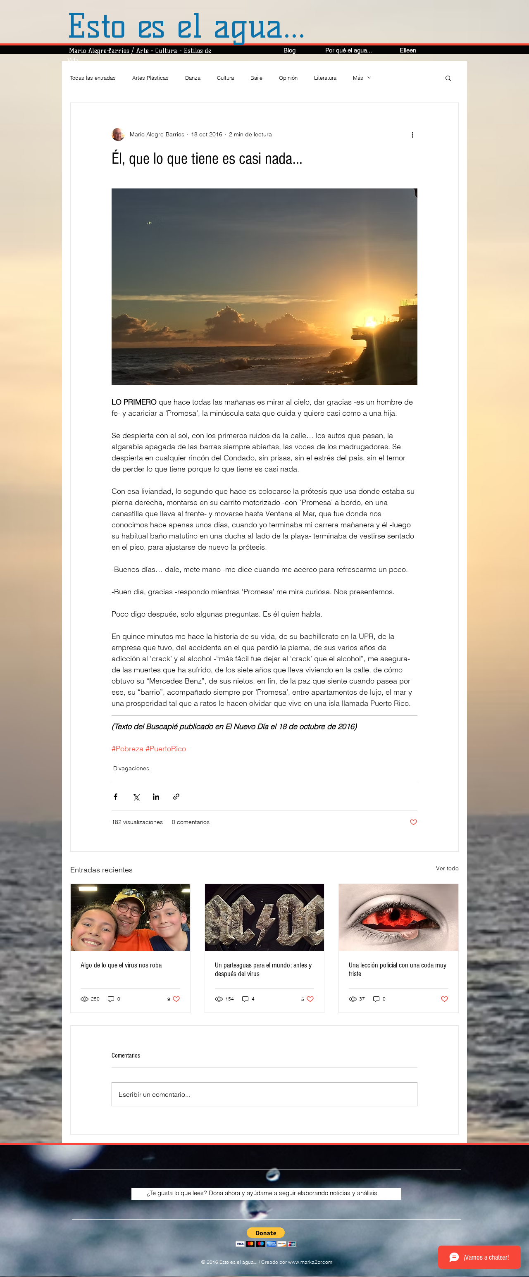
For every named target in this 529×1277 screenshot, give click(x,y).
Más (358, 77)
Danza (192, 77)
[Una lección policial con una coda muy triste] (398, 917)
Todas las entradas (93, 77)
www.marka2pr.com (310, 1262)
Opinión (288, 77)
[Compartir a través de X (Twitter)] (136, 797)
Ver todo (447, 868)
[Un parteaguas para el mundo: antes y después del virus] (264, 917)
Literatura (325, 77)
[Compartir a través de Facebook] (115, 797)
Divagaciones (131, 768)
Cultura (225, 77)
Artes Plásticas (150, 77)
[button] (448, 77)
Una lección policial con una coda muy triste (397, 969)
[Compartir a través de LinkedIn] (156, 797)
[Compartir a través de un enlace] (176, 797)
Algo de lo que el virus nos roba (121, 965)
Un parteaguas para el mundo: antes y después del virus (263, 969)
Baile (256, 77)
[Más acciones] (412, 134)
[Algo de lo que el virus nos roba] (130, 917)
